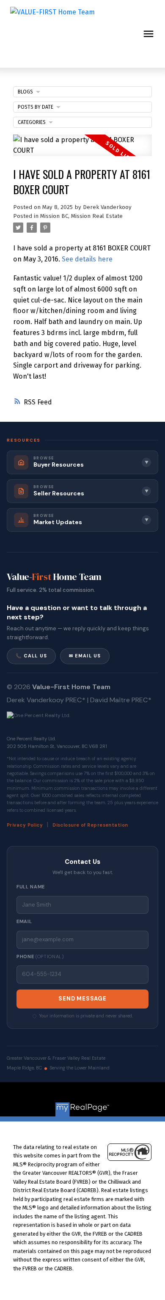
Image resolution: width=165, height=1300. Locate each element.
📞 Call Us (31, 656)
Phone (40, 956)
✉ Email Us (85, 656)
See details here (87, 259)
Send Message (82, 998)
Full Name (30, 887)
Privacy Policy (25, 825)
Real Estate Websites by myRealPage (101, 1094)
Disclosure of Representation (90, 825)
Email (24, 921)
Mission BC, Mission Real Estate (81, 216)
